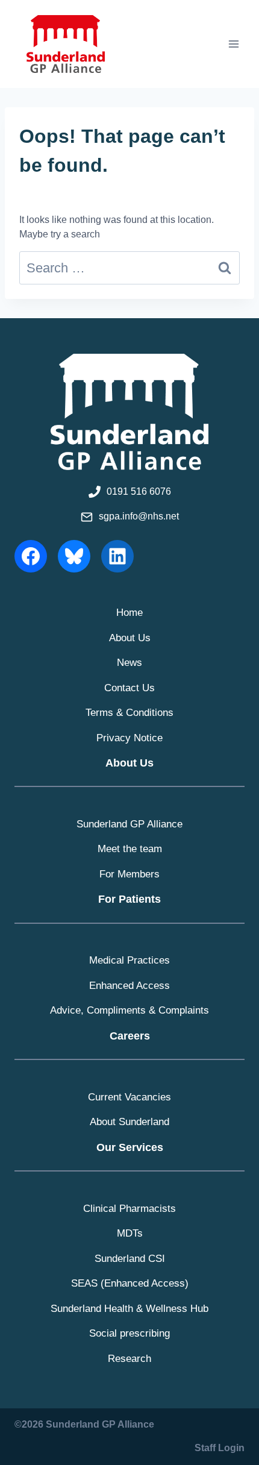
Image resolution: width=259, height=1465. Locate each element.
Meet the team (130, 849)
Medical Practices (129, 960)
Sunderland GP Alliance (129, 824)
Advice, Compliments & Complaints (129, 1010)
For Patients (129, 899)
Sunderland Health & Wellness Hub (129, 1308)
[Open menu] (233, 43)
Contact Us (129, 688)
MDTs (130, 1233)
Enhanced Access (129, 985)
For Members (129, 874)
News (129, 662)
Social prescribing (129, 1333)
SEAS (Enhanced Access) (130, 1283)
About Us (130, 638)
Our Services (129, 1147)
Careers (130, 1036)
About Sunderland (129, 1122)
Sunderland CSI (130, 1258)
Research (129, 1358)
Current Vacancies (129, 1097)
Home (129, 612)
